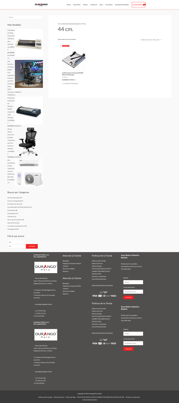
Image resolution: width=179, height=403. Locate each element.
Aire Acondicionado (13, 198)
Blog (101, 4)
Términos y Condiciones (99, 276)
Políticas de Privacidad (99, 261)
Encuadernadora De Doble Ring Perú (18, 207)
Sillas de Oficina (12, 223)
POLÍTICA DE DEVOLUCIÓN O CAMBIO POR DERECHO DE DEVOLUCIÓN (101, 271)
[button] (70, 83)
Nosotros (76, 4)
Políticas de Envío (97, 263)
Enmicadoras (11, 210)
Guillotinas (10, 216)
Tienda (85, 4)
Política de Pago (97, 266)
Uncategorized (12, 229)
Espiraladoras (11, 213)
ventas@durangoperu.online (43, 304)
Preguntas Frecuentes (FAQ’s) (72, 263)
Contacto (93, 4)
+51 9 (35, 316)
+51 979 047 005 (40, 311)
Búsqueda (66, 261)
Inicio (69, 4)
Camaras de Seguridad (14, 201)
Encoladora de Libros (13, 204)
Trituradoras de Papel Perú (15, 226)
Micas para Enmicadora (14, 220)
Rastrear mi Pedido (122, 4)
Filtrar (32, 246)
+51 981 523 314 (40, 313)
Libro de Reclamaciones (99, 279)
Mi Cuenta (109, 4)
